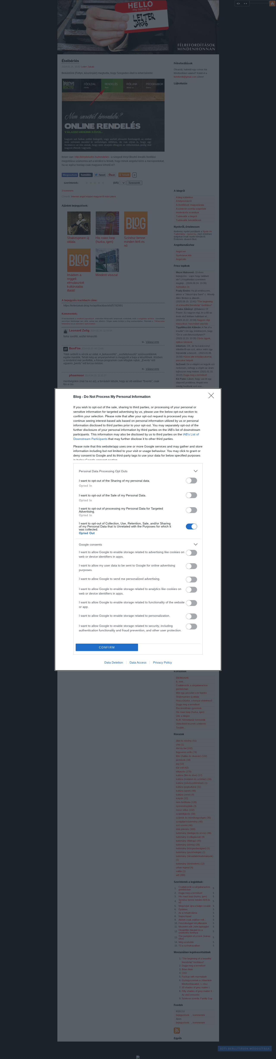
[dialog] (138, 529)
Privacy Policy (162, 662)
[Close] (213, 397)
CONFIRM (107, 647)
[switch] (191, 480)
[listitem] (138, 471)
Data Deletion (113, 662)
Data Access (138, 662)
